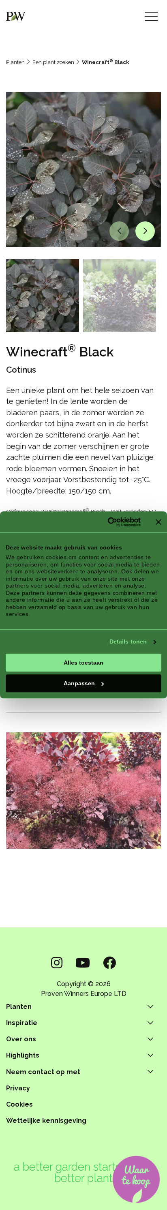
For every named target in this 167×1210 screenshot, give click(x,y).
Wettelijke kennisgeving (46, 1120)
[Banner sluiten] (158, 522)
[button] (119, 231)
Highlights (22, 1055)
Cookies (19, 1104)
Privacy (18, 1088)
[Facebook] (109, 962)
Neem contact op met (43, 1072)
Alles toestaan (83, 662)
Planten (15, 62)
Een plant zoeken (53, 62)
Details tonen (128, 641)
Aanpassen (79, 683)
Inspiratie (21, 1023)
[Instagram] (56, 962)
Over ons (21, 1039)
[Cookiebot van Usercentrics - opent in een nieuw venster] (106, 522)
